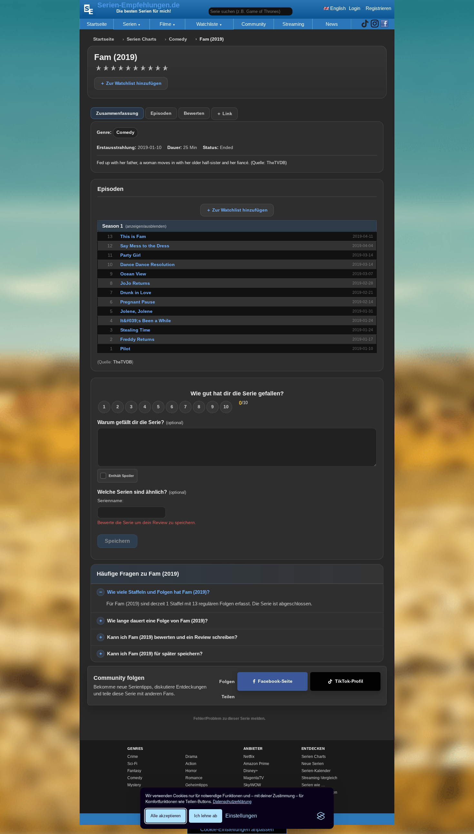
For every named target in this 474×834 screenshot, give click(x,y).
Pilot (125, 348)
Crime (132, 756)
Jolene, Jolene (136, 311)
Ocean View (133, 273)
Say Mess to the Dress (144, 245)
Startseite (97, 24)
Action (190, 763)
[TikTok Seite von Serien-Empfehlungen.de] (365, 24)
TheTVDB (276, 162)
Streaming (293, 24)
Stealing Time (135, 330)
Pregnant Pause (137, 301)
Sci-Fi (132, 763)
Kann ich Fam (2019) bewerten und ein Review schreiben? (172, 637)
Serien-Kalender (316, 771)
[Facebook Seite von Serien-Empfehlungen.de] (384, 24)
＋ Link (224, 113)
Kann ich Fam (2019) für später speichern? (154, 653)
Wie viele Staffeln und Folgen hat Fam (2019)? (158, 592)
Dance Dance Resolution (147, 264)
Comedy (178, 39)
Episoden (161, 113)
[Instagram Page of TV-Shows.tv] (375, 24)
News (332, 24)
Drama (191, 756)
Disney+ (250, 771)
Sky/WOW (252, 785)
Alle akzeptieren (166, 815)
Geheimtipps (196, 785)
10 (226, 406)
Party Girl (130, 255)
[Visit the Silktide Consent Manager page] (321, 816)
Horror (191, 771)
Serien (130, 24)
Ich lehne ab (205, 815)
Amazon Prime (256, 763)
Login (354, 8)
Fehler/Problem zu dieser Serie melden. (229, 718)
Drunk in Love (135, 292)
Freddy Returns (137, 339)
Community (254, 24)
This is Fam (133, 236)
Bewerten (194, 113)
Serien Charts (141, 39)
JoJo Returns (135, 283)
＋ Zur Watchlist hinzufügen (131, 83)
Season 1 (134, 226)
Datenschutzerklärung (232, 801)
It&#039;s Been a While (145, 320)
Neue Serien (312, 763)
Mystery (134, 785)
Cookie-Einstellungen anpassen (237, 829)
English (337, 8)
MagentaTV (253, 778)
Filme (166, 24)
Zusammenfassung (117, 113)
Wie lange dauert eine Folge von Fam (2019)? (157, 620)
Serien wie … (313, 785)
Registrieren (378, 8)
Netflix (248, 756)
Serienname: (110, 500)
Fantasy (134, 771)
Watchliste (207, 24)
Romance (193, 778)
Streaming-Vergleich (319, 778)
